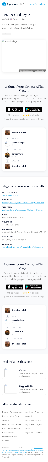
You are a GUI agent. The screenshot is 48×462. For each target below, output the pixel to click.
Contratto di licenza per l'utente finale (22, 450)
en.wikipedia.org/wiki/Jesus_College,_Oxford (23, 202)
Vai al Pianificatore (37, 4)
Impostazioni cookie (19, 452)
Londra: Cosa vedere (11, 424)
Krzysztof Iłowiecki (26, 71)
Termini (5, 450)
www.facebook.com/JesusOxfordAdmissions (22, 247)
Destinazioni (38, 448)
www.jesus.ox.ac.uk (11, 195)
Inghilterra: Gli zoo (33, 420)
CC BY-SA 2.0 (39, 71)
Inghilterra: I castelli (33, 432)
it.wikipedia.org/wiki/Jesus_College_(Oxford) (22, 210)
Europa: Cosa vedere (12, 412)
